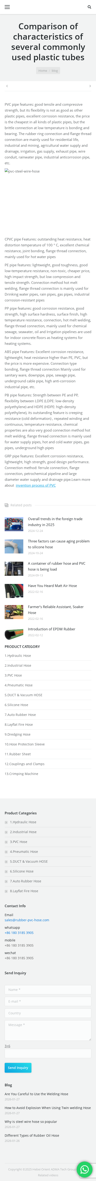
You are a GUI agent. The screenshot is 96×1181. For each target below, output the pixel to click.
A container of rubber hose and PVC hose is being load (56, 566)
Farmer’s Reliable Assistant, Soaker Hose (56, 609)
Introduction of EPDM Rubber (51, 629)
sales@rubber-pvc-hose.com (27, 920)
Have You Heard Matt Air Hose (52, 585)
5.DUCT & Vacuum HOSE (23, 695)
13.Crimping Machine (21, 773)
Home (42, 70)
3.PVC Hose (13, 675)
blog (55, 70)
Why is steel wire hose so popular (31, 1121)
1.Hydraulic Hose (18, 655)
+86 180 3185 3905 (19, 932)
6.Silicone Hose (16, 705)
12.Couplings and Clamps (25, 764)
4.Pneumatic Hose (19, 685)
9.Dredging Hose (18, 734)
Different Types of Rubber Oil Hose (32, 1135)
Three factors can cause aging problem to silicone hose (59, 544)
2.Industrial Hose (18, 665)
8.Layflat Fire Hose (19, 724)
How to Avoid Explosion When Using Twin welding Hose (48, 1108)
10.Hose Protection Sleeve (25, 744)
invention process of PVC (36, 485)
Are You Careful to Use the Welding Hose (36, 1094)
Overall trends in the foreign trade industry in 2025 (55, 521)
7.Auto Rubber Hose (20, 714)
